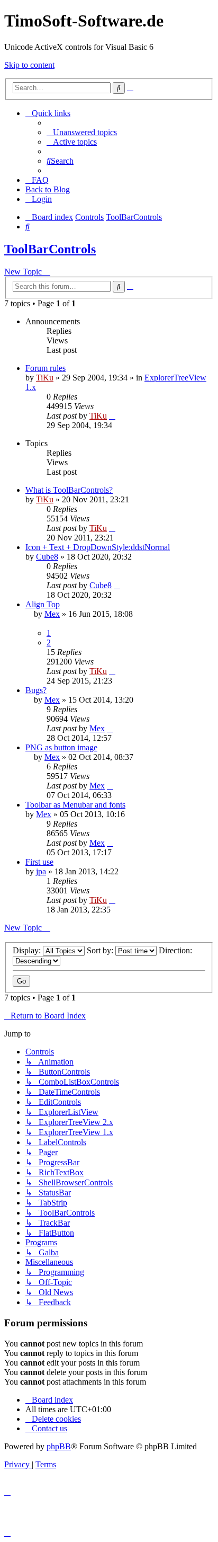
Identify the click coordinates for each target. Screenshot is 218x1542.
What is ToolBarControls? (69, 489)
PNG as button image (61, 747)
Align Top (42, 604)
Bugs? (36, 690)
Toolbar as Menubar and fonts (75, 804)
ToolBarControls (50, 249)
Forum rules (45, 368)
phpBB (59, 1446)
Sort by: (101, 950)
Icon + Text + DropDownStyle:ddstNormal (97, 547)
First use (39, 861)
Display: (28, 950)
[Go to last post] (112, 415)
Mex (52, 613)
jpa (41, 871)
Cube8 (47, 556)
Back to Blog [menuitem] (47, 189)
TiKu (44, 377)
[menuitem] (82, 132)
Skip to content (29, 64)
